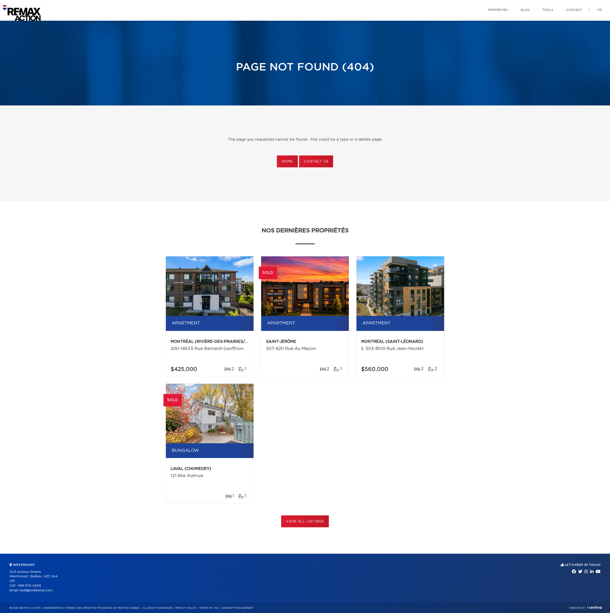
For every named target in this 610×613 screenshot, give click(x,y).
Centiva (594, 607)
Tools (547, 10)
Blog (525, 10)
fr (600, 10)
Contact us (316, 161)
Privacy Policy (186, 608)
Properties (498, 10)
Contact (574, 10)
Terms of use (209, 608)
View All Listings (305, 521)
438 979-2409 (29, 585)
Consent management (237, 608)
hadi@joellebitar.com (36, 590)
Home (287, 161)
